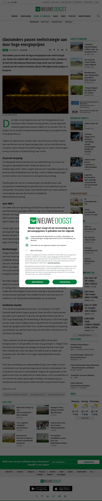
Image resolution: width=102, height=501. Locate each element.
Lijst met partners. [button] (54, 263)
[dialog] (51, 250)
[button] (51, 250)
